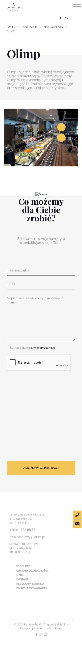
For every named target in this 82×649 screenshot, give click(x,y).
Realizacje (30, 27)
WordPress (55, 628)
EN (67, 18)
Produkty (23, 566)
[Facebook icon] (36, 634)
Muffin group (46, 624)
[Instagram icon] (45, 634)
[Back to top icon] (72, 638)
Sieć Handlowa (53, 27)
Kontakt (22, 579)
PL (61, 18)
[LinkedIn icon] (41, 634)
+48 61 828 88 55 (22, 530)
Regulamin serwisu (30, 583)
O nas (20, 575)
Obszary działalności (32, 570)
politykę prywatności (42, 347)
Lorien (11, 27)
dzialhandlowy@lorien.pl (27, 537)
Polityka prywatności (31, 588)
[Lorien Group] (13, 6)
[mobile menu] (76, 6)
